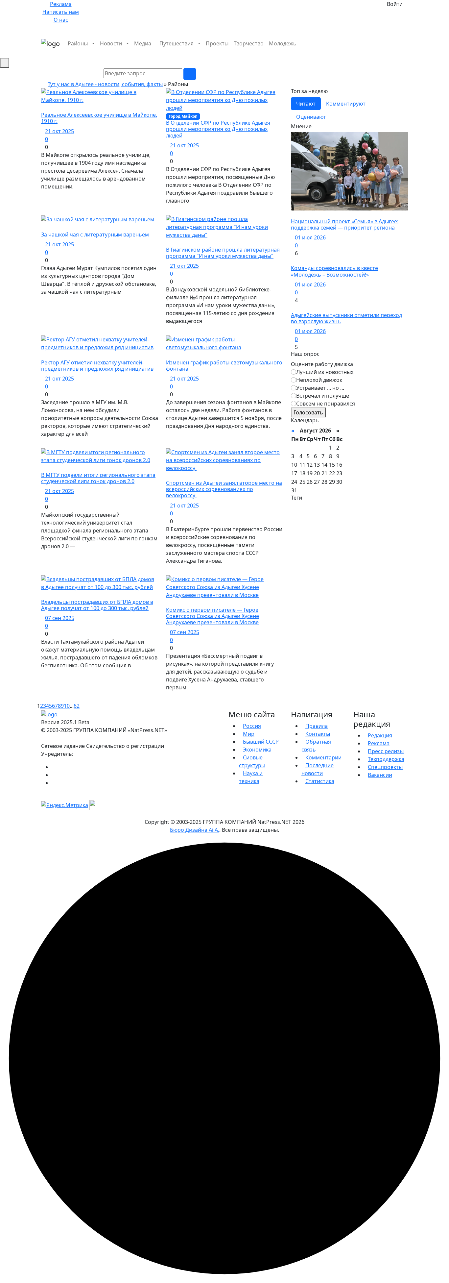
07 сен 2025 (59, 618)
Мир (248, 733)
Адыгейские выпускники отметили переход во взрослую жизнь (346, 318)
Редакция (380, 735)
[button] (406, 51)
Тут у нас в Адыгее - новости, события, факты (105, 84)
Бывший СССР (261, 741)
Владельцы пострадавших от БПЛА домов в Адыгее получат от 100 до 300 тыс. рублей (97, 605)
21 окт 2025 (59, 131)
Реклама (61, 4)
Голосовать (308, 412)
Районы (78, 43)
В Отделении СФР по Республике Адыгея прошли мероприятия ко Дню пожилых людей (218, 129)
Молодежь (282, 43)
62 (77, 705)
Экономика (257, 749)
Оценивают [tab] (311, 116)
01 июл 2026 (310, 237)
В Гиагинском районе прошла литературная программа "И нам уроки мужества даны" (223, 252)
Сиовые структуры (252, 761)
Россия (252, 725)
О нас (61, 19)
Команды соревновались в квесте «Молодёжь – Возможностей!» (334, 271)
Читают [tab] (306, 103)
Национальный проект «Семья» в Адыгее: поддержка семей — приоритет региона (344, 224)
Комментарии (323, 757)
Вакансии (380, 774)
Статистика (319, 781)
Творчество (249, 43)
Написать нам (60, 11)
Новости (111, 43)
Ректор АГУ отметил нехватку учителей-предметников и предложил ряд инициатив (97, 365)
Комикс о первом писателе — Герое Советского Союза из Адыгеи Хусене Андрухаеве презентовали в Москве (212, 616)
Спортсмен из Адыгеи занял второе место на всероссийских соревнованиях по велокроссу (224, 489)
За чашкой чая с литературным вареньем (95, 234)
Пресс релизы (386, 751)
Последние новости (317, 769)
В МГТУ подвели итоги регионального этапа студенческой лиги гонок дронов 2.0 (98, 478)
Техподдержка (386, 759)
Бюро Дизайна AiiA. (194, 829)
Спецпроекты (385, 767)
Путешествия (176, 43)
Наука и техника (251, 777)
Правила (316, 725)
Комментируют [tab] (346, 103)
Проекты (217, 43)
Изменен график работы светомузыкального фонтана (224, 365)
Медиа (142, 43)
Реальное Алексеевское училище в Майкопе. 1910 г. (99, 118)
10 (67, 705)
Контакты (317, 733)
